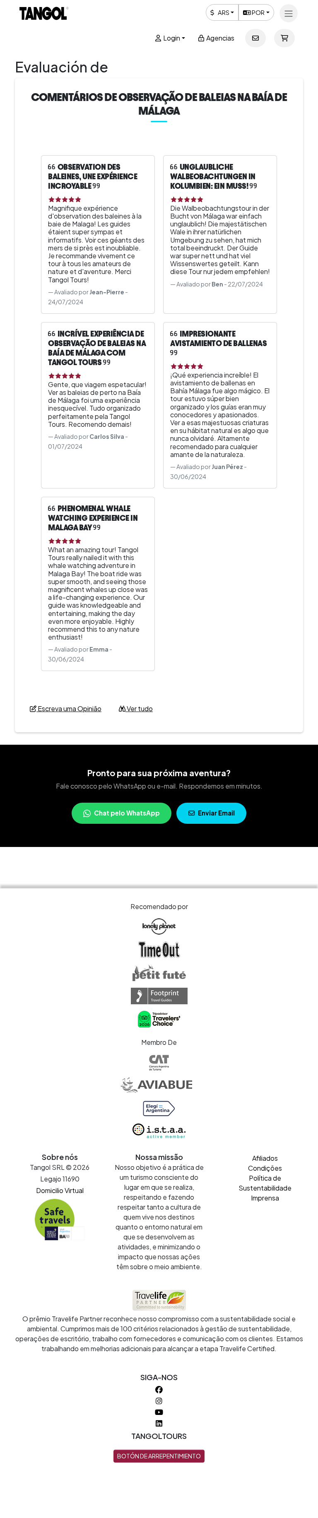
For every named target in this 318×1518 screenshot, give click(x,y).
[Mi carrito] (284, 38)
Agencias (219, 38)
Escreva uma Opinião (68, 708)
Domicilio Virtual (60, 1190)
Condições (265, 1168)
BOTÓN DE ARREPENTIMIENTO (159, 1456)
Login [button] (171, 38)
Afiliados (265, 1158)
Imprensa (265, 1197)
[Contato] (255, 38)
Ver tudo (139, 708)
